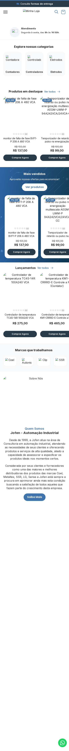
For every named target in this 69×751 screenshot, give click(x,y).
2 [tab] (36, 18)
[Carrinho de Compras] (63, 12)
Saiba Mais (34, 497)
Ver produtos (34, 187)
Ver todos (50, 91)
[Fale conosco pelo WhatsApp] (62, 742)
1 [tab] (33, 18)
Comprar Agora (20, 157)
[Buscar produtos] (56, 12)
